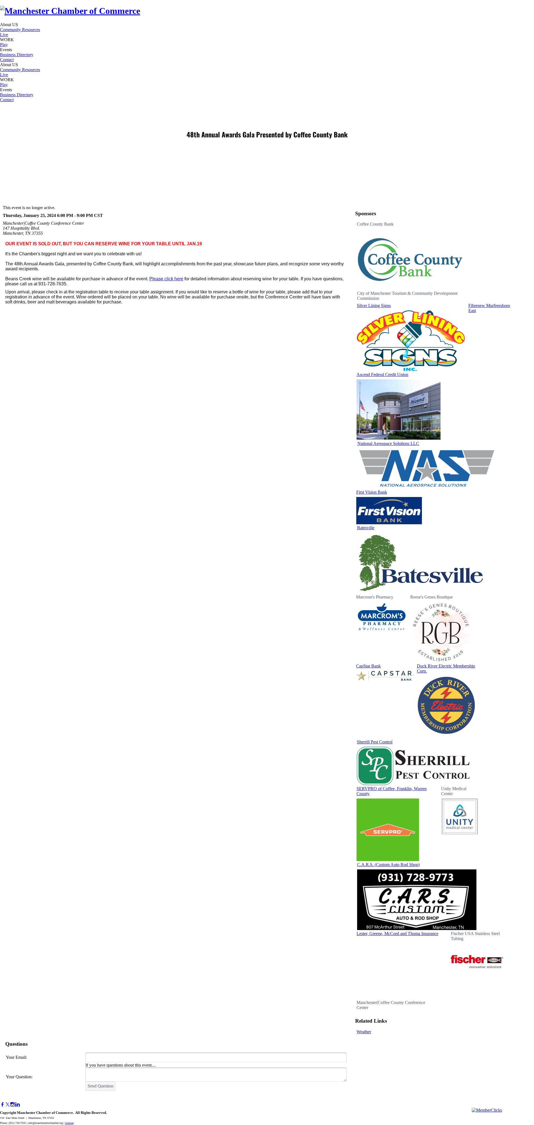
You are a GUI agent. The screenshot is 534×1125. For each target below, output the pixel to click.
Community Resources (20, 29)
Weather (364, 1031)
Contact (7, 59)
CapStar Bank (368, 666)
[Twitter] (7, 1104)
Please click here (166, 278)
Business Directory (16, 54)
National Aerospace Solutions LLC (388, 443)
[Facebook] (2, 1104)
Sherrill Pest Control (374, 742)
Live (4, 34)
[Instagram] (12, 1104)
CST (98, 215)
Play (4, 44)
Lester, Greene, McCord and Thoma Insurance (397, 933)
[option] (410, 256)
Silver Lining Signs (374, 305)
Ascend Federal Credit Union (382, 374)
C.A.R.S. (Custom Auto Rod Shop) (388, 864)
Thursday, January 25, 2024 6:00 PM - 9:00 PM (48, 215)
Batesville (365, 527)
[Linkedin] (17, 1104)
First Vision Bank (371, 492)
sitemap (69, 1122)
